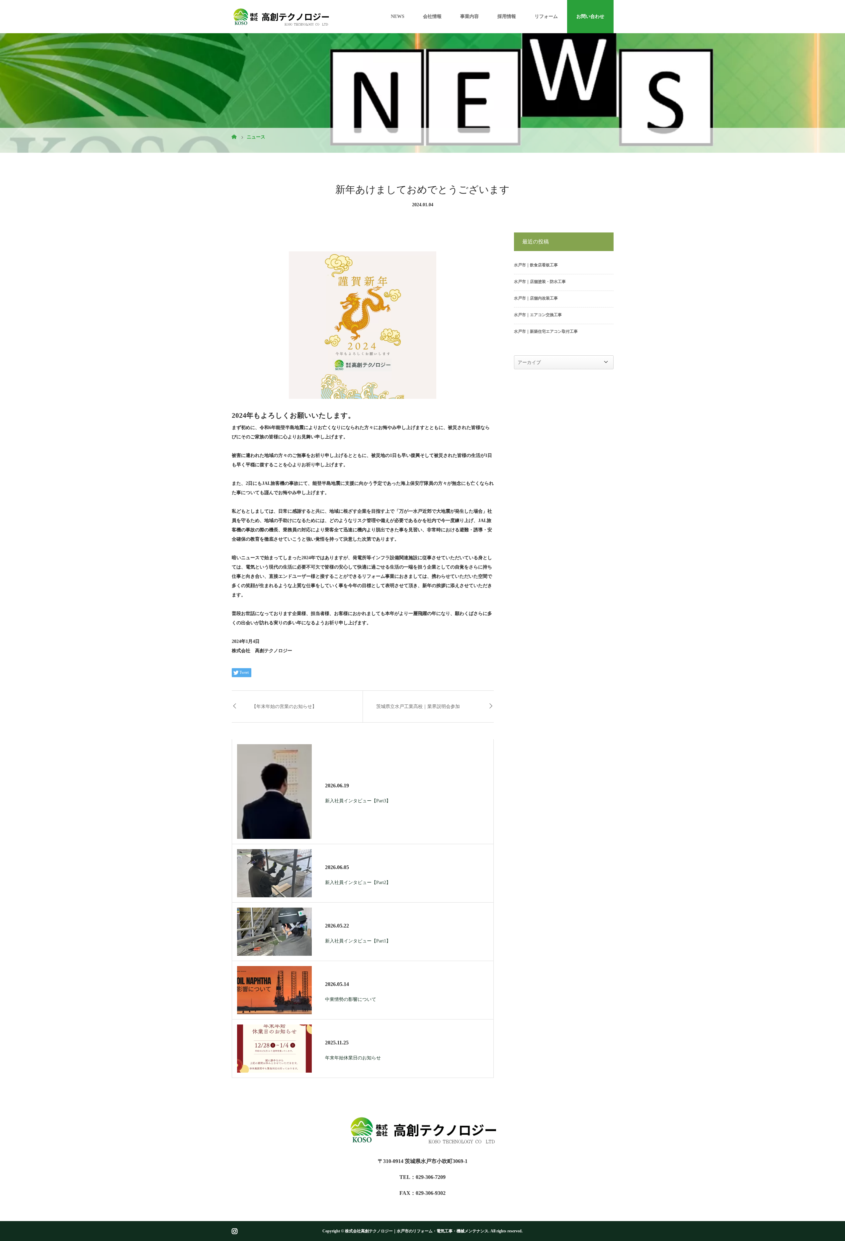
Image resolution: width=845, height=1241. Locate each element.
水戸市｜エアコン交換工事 (538, 314)
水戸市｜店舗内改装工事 (536, 298)
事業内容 (469, 16)
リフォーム (546, 16)
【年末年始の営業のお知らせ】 (284, 706)
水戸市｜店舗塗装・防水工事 (540, 281)
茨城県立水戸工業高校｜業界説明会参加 (418, 706)
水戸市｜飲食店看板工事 (536, 265)
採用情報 (506, 16)
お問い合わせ (590, 16)
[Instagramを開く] (234, 1231)
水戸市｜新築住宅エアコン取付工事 (546, 331)
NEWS (397, 16)
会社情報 (432, 16)
